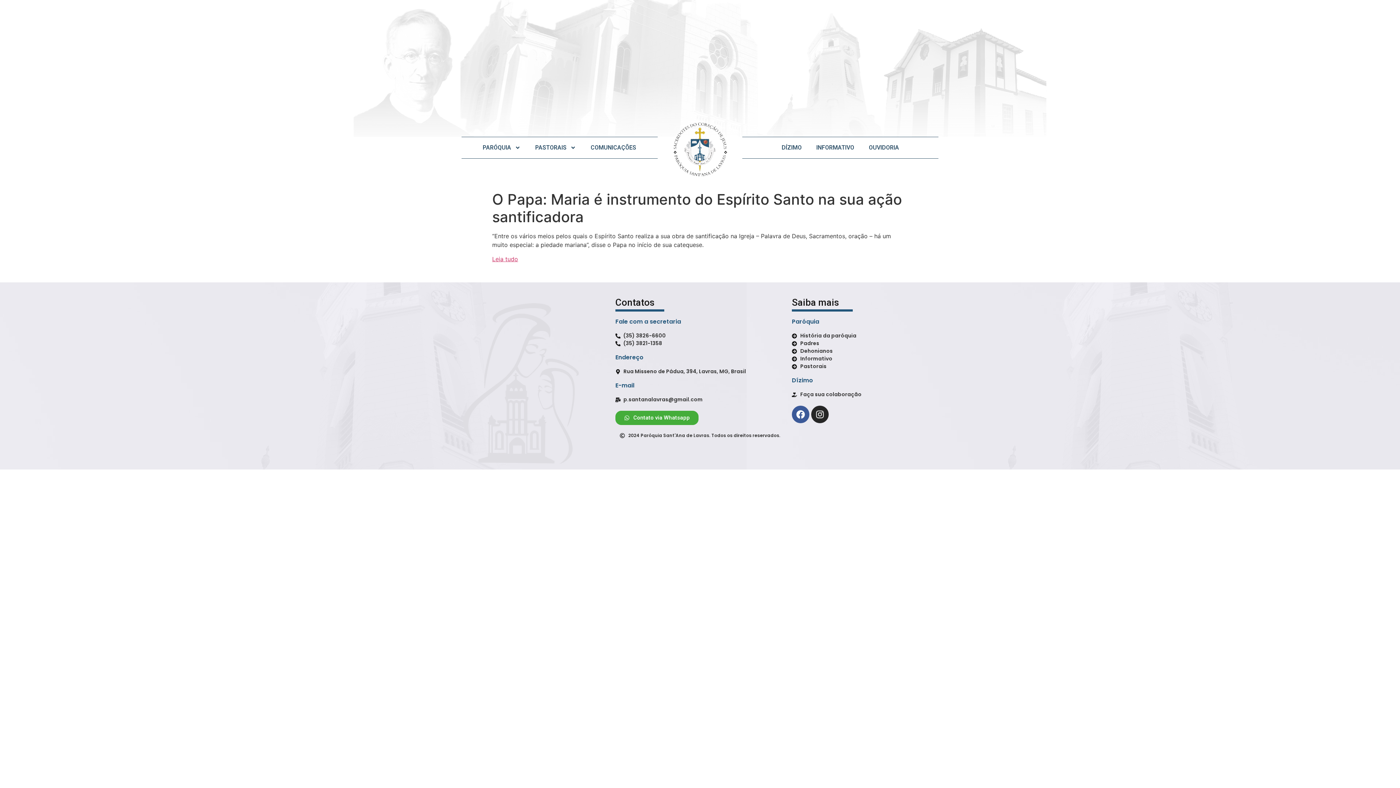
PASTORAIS (551, 147)
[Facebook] (800, 414)
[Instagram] (820, 414)
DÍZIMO (792, 147)
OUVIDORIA (884, 147)
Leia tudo (505, 259)
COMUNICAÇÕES (613, 147)
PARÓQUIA (497, 147)
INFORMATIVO (835, 147)
